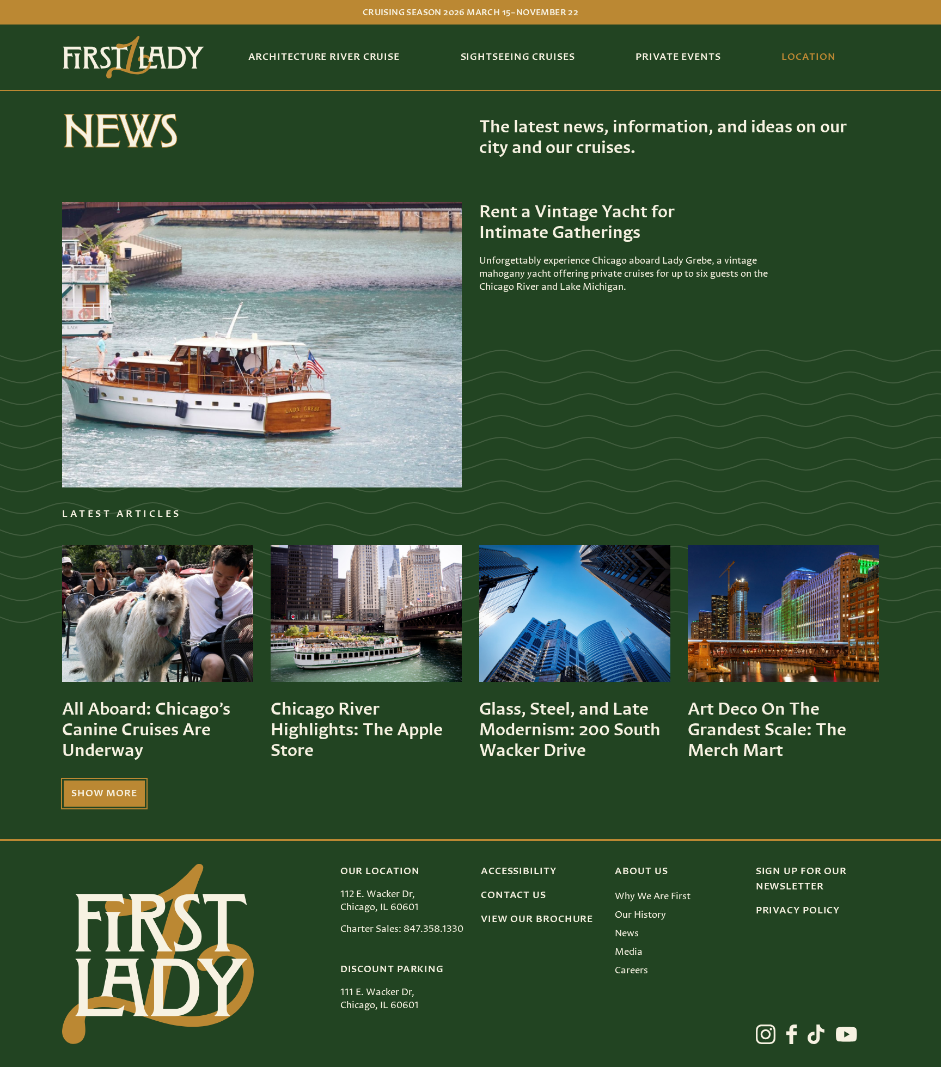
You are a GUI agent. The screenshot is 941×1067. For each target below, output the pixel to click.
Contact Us (513, 895)
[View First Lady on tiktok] (816, 1034)
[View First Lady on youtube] (846, 1034)
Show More (104, 793)
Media (629, 952)
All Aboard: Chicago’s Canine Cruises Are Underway (146, 730)
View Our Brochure (537, 919)
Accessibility (519, 871)
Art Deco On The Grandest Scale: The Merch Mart (767, 730)
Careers (631, 970)
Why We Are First (653, 896)
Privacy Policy (798, 911)
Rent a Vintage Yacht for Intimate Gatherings (577, 223)
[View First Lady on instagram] (765, 1034)
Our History (640, 915)
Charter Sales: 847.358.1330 (401, 929)
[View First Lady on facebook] (791, 1034)
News (627, 933)
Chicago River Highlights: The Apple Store (357, 730)
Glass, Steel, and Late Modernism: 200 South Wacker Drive (570, 730)
